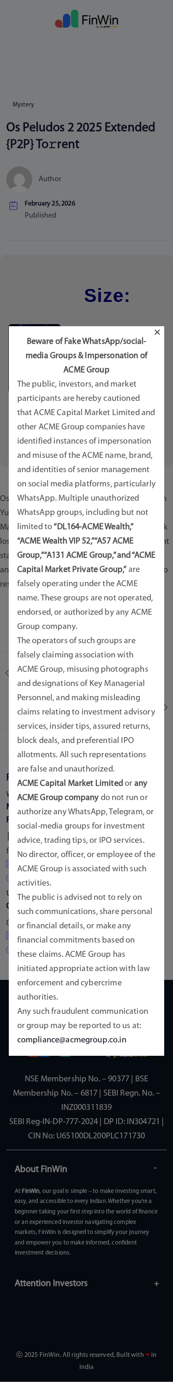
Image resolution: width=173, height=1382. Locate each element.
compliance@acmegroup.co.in (71, 1040)
